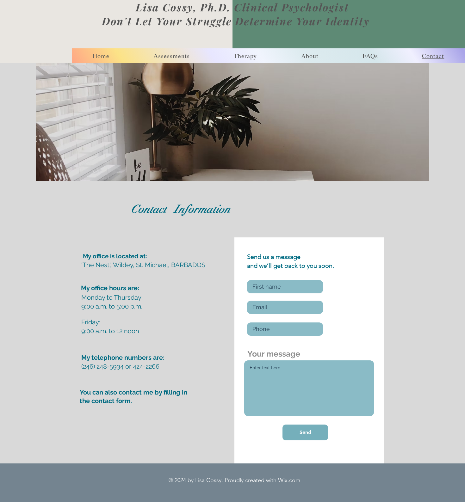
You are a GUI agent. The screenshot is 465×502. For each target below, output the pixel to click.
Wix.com (289, 480)
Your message (273, 354)
